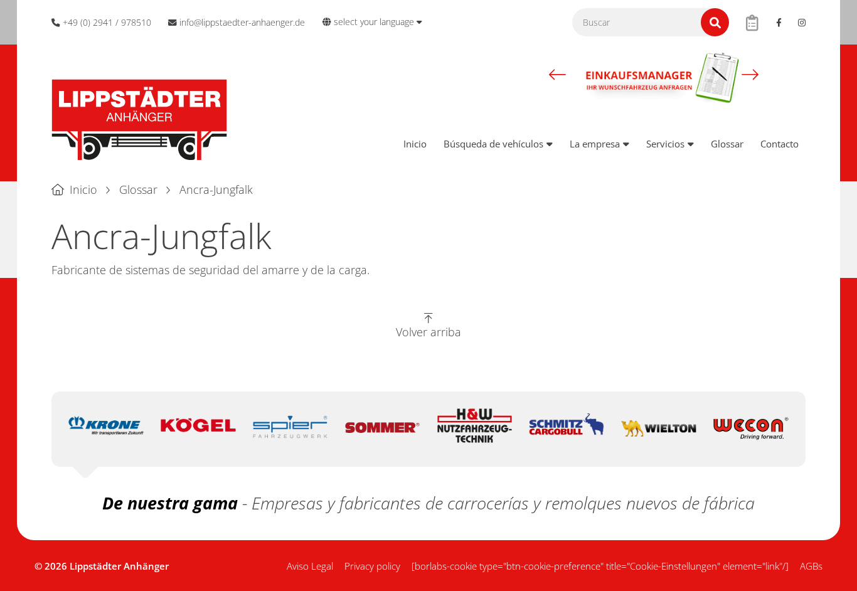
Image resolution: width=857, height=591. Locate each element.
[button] (557, 74)
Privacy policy (372, 566)
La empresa (595, 143)
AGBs (811, 566)
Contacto (779, 143)
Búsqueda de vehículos (493, 143)
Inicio (415, 143)
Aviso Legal (310, 566)
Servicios (665, 143)
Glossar (727, 143)
